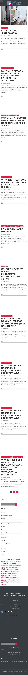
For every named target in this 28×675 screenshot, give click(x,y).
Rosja (2, 579)
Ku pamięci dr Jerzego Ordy (14, 14)
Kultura (4, 569)
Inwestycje (18, 565)
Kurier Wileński (11, 569)
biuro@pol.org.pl (15, 604)
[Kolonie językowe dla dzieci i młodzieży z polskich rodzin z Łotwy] (25, 248)
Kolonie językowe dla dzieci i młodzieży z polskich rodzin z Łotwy (12, 274)
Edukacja (15, 563)
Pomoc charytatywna (11, 107)
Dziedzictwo (6, 563)
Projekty (20, 214)
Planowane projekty (5, 523)
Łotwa (3, 584)
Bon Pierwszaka (4, 561)
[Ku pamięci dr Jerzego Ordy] (25, 7)
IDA (15, 565)
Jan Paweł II (3, 567)
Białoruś (17, 560)
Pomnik (2, 529)
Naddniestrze (14, 573)
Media (3, 571)
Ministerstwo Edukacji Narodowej (12, 571)
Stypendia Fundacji (13, 579)
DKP (20, 561)
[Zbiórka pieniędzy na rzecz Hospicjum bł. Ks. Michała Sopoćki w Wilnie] (25, 97)
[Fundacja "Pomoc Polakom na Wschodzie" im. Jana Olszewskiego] (14, 3)
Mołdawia (4, 573)
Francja (8, 565)
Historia (12, 565)
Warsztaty (9, 581)
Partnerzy (3, 521)
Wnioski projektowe (18, 448)
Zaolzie (19, 582)
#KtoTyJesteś (3, 559)
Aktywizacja (10, 560)
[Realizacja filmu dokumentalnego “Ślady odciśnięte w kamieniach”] (25, 295)
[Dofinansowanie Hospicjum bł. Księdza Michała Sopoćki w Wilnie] (25, 342)
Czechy (17, 561)
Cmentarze (12, 561)
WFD (12, 581)
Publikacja (14, 577)
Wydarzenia (14, 16)
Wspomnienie (4, 545)
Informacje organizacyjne (6, 515)
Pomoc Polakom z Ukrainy (14, 211)
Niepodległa (4, 575)
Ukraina (4, 581)
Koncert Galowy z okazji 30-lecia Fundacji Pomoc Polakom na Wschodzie (12, 76)
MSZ (8, 573)
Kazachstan (8, 567)
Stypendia (3, 537)
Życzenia (3, 551)
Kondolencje (4, 518)
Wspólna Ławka (11, 582)
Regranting (18, 577)
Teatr (19, 579)
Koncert (14, 567)
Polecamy (11, 59)
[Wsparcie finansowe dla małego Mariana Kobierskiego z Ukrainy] (25, 142)
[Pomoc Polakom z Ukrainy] (25, 204)
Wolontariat (4, 582)
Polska (8, 575)
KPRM (18, 567)
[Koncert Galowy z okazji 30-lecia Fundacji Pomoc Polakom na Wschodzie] (25, 49)
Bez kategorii (4, 512)
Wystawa (16, 582)
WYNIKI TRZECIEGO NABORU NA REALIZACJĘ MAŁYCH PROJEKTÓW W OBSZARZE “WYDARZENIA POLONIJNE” (14, 444)
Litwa (16, 569)
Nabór (10, 573)
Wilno (16, 581)
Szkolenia (3, 540)
